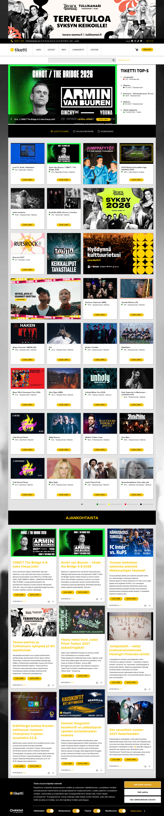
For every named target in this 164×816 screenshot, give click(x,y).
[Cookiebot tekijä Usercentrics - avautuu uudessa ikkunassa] (16, 811)
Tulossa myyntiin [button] (84, 131)
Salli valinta (142, 792)
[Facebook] (132, 41)
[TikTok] (138, 41)
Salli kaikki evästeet (142, 784)
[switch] (76, 811)
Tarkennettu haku (124, 60)
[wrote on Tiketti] (34, 543)
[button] (11, 119)
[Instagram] (135, 41)
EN (147, 41)
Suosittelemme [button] (61, 131)
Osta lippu (34, 595)
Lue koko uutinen (84, 119)
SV (152, 41)
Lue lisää (19, 595)
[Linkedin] (141, 41)
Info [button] (64, 50)
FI (150, 41)
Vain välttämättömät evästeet (142, 800)
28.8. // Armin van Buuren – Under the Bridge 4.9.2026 (37, 119)
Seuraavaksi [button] (106, 131)
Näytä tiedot (136, 811)
